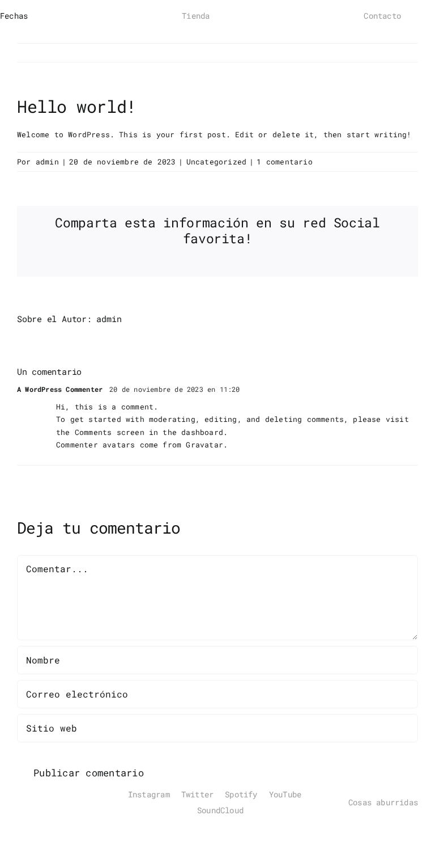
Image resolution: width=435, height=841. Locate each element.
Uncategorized (216, 162)
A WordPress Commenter (60, 389)
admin (47, 162)
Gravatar (204, 444)
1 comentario (284, 162)
